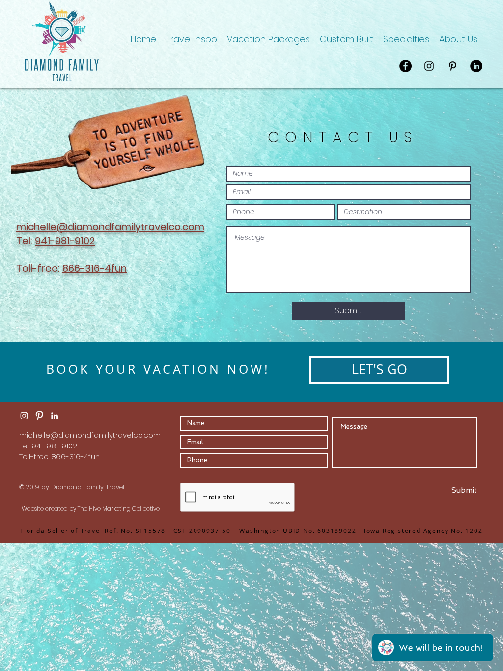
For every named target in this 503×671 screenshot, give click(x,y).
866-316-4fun (94, 268)
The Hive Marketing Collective (119, 508)
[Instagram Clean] (24, 415)
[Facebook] (405, 66)
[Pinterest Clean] (39, 415)
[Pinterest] (453, 66)
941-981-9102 (65, 241)
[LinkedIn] (476, 66)
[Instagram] (429, 66)
